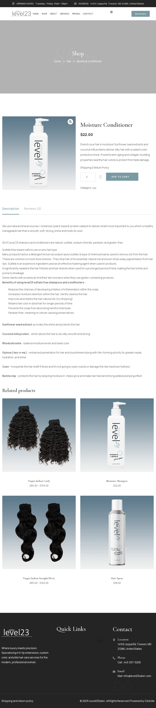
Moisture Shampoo (117, 481)
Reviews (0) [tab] (32, 209)
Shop (44, 13)
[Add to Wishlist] (100, 177)
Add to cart (120, 176)
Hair (69, 61)
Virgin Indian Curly (39, 481)
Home (36, 13)
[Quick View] (39, 474)
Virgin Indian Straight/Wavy (39, 578)
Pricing (76, 13)
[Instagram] (127, 686)
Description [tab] (10, 209)
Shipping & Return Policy (94, 167)
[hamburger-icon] (99, 641)
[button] (70, 121)
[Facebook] (118, 686)
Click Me (149, 701)
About (53, 13)
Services (64, 13)
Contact (88, 13)
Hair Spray (117, 578)
